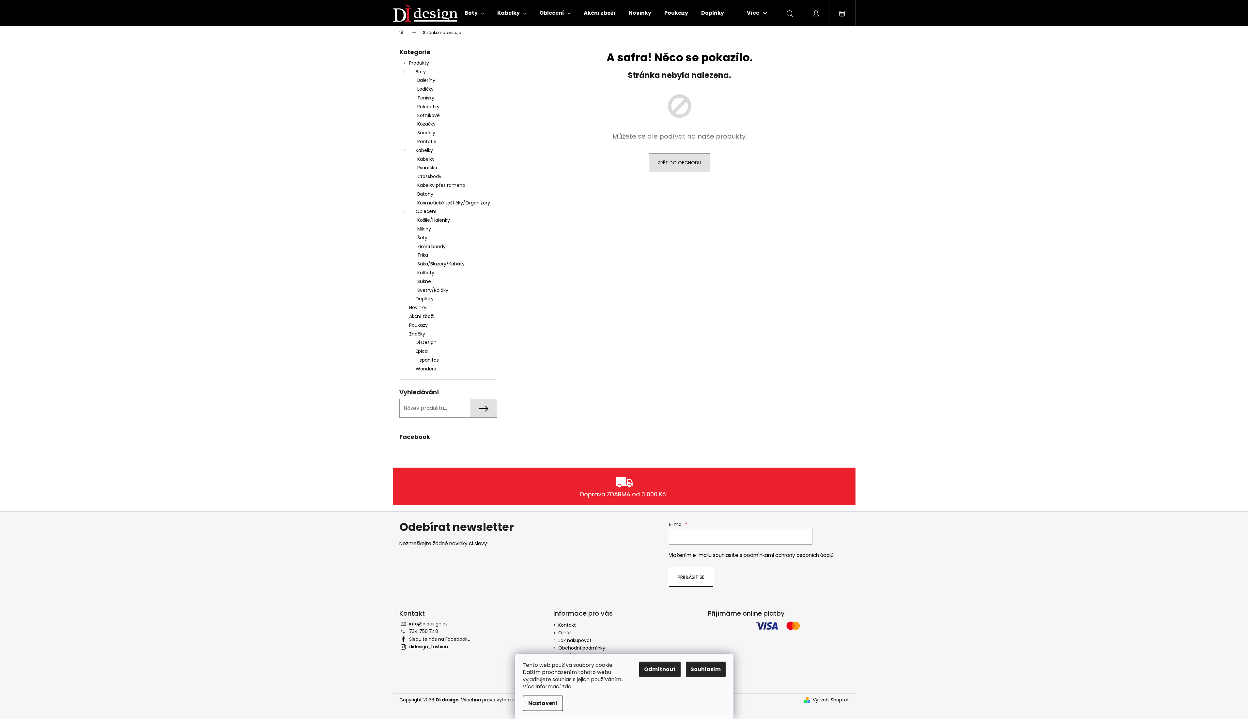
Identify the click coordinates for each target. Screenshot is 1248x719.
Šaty (422, 237)
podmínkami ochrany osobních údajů (789, 555)
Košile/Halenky (433, 220)
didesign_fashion (428, 646)
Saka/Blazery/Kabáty (441, 264)
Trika (422, 255)
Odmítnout (660, 669)
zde (566, 686)
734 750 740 (423, 631)
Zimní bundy (431, 246)
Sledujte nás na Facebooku (439, 639)
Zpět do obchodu (679, 162)
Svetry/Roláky (432, 290)
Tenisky (425, 98)
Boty (421, 71)
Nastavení (543, 703)
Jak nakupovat (575, 640)
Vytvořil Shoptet (831, 700)
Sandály (426, 132)
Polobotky (428, 106)
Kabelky (424, 150)
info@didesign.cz (428, 624)
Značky (417, 334)
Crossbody (429, 176)
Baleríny (426, 80)
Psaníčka (427, 167)
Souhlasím (706, 669)
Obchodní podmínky (581, 648)
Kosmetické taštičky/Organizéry (453, 203)
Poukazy (418, 325)
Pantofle (427, 141)
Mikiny (424, 229)
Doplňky (425, 298)
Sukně (424, 281)
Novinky (417, 307)
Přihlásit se (691, 577)
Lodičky (425, 89)
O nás (565, 632)
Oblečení (426, 211)
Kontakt (567, 625)
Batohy (425, 194)
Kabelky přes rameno (441, 185)
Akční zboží (421, 316)
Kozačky (426, 124)
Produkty (419, 63)
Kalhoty (425, 272)
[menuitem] (474, 13)
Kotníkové (428, 115)
